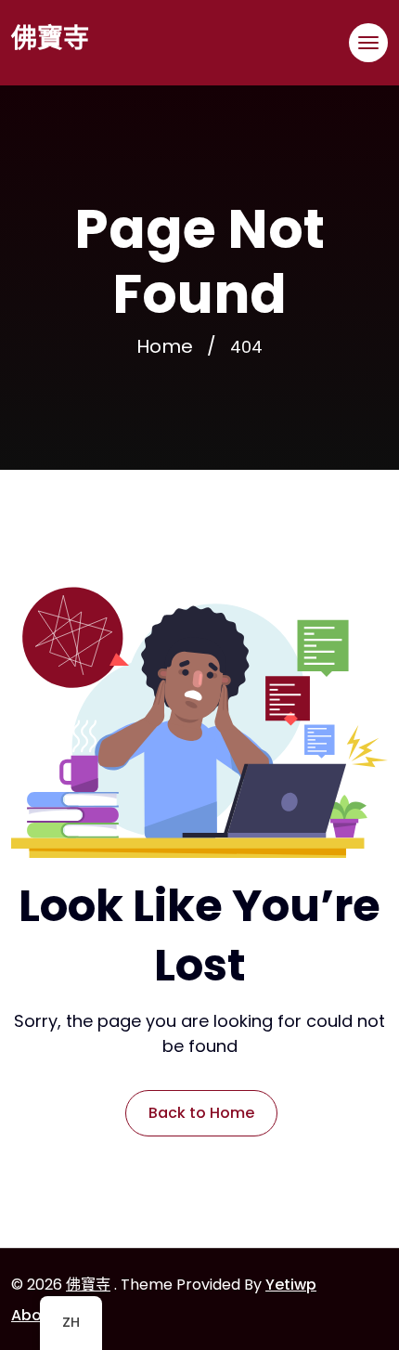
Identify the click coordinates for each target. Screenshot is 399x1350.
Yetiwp (290, 1284)
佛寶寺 (50, 39)
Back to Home (201, 1112)
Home (164, 346)
